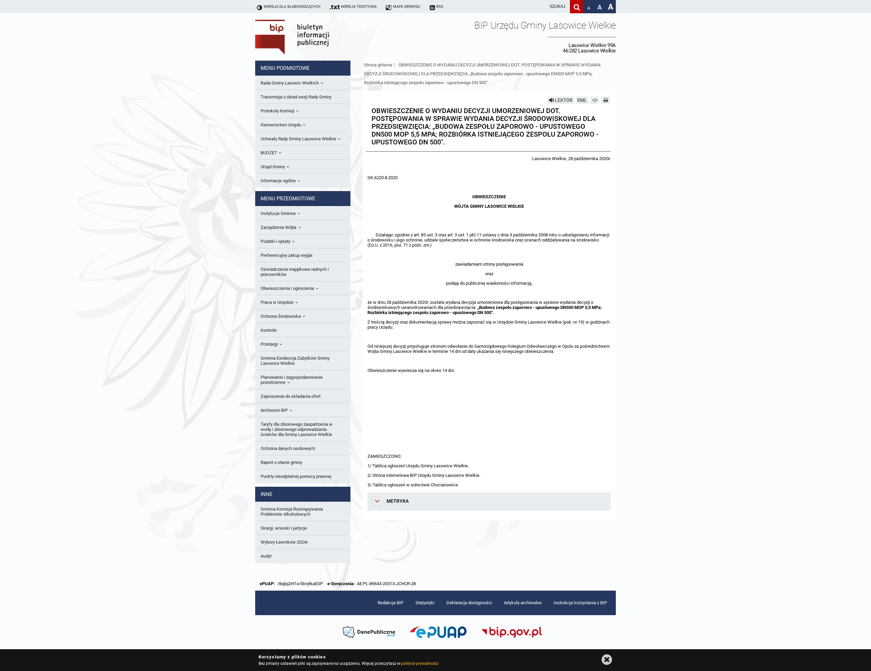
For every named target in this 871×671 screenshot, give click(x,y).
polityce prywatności (419, 663)
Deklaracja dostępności (469, 602)
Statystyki (424, 602)
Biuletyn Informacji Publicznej (311, 37)
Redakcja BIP (391, 602)
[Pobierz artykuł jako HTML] (594, 100)
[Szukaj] (576, 6)
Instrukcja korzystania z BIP (580, 602)
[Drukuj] (605, 100)
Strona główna (378, 64)
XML (582, 100)
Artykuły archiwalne (523, 602)
